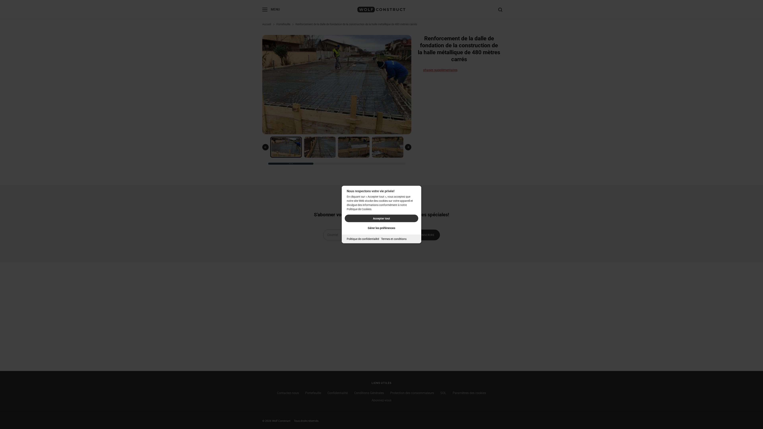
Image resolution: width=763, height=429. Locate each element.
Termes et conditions (394, 239)
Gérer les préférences (381, 228)
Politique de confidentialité (363, 239)
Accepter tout (381, 218)
